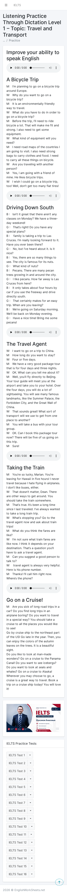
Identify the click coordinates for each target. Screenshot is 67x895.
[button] (6, 5)
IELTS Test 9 (17, 818)
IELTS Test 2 (17, 763)
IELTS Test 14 (18, 858)
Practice (14, 40)
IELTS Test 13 (18, 850)
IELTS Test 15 (18, 866)
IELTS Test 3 (17, 771)
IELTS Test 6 (17, 795)
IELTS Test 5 (17, 787)
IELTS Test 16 (18, 874)
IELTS (17, 5)
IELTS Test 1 (17, 755)
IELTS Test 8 (17, 810)
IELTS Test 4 (17, 779)
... (4, 40)
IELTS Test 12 (18, 842)
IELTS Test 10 (18, 826)
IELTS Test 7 (17, 803)
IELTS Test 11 (17, 834)
